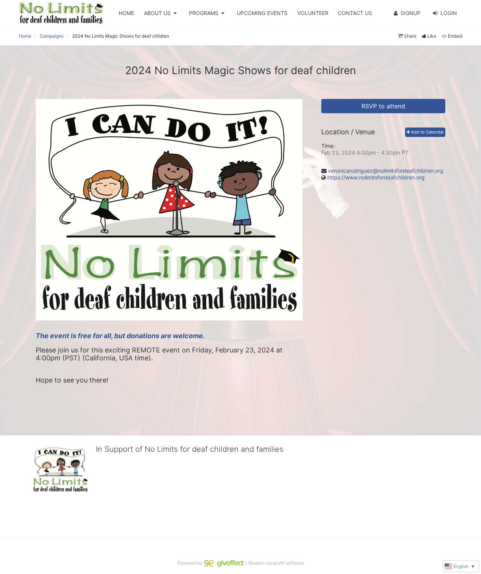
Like (431, 36)
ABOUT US (157, 13)
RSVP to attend (383, 106)
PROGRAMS (203, 13)
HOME (126, 13)
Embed (455, 36)
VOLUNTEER (312, 13)
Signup (410, 13)
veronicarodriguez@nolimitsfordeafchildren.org (385, 170)
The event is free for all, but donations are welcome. (121, 336)
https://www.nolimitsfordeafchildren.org (376, 177)
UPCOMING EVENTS (262, 13)
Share (410, 36)
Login (448, 13)
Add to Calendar (427, 132)
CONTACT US (355, 13)
